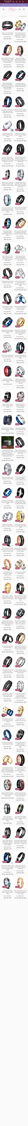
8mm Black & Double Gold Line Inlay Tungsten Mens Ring (7, 671)
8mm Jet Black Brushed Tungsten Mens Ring (20, 208)
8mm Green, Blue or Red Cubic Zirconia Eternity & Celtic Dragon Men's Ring (7, 867)
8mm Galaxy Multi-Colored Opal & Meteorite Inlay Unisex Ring (7, 1090)
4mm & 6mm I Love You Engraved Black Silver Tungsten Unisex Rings (8, 184)
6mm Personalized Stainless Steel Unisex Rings (7, 135)
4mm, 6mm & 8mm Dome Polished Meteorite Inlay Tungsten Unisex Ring (20, 695)
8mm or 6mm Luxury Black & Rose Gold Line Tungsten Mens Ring (20, 647)
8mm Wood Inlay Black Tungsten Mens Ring (8, 282)
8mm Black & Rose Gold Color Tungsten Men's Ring (20, 987)
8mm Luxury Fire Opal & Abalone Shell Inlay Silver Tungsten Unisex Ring (7, 210)
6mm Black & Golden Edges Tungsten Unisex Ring (20, 818)
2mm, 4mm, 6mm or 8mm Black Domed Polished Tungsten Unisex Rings (7, 842)
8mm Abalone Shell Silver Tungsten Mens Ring (7, 892)
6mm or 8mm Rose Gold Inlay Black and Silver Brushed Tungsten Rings (20, 232)
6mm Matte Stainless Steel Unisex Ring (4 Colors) (7, 720)
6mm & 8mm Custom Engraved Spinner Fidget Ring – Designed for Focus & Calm (20, 35)
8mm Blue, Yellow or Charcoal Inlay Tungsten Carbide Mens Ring (8, 1038)
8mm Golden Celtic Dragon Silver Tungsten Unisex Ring (20, 671)
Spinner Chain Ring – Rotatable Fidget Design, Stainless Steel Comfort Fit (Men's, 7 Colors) (7, 159)
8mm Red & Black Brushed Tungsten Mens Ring (7, 380)
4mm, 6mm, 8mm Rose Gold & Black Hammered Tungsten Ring (20, 769)
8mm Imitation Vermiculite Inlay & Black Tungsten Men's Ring (7, 818)
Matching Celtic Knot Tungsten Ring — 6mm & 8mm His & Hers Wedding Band (20, 1063)
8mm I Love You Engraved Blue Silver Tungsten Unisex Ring (20, 916)
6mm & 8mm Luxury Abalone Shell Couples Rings (7, 940)
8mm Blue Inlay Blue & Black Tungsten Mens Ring (8, 332)
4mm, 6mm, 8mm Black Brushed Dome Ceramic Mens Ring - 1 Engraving (20, 842)
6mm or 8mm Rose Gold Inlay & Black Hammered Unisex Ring (7, 1114)
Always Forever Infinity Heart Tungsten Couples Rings (7, 429)
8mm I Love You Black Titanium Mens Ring (7, 33)
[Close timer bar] (26, 1)
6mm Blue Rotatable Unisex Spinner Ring (7, 743)
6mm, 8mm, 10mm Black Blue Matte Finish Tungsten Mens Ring (7, 111)
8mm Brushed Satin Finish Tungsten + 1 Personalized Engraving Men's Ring (20, 159)
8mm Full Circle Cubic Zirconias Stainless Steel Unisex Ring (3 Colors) (20, 332)
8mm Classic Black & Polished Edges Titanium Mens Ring (20, 478)
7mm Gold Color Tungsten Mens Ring (20, 719)
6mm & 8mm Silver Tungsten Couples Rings (7, 525)
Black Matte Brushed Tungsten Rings (7, 646)
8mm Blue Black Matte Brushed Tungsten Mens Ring (7, 502)
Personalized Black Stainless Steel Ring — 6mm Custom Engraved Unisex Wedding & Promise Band (8, 86)
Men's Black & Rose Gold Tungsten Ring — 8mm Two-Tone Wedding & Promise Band (7, 60)
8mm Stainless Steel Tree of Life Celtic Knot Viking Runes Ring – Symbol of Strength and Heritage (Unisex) (7, 453)
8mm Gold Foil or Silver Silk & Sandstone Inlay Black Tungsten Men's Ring (20, 598)
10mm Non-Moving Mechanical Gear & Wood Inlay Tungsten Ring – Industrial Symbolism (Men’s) (7, 1064)
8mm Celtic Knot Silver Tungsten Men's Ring (7, 478)
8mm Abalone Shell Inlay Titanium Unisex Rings (20, 357)
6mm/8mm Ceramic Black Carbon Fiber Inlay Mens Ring (7, 695)
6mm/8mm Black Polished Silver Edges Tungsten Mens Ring (20, 502)
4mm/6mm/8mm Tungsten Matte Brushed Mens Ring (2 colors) (7, 233)
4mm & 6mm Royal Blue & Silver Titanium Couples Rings (20, 308)
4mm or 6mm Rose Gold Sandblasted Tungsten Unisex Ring (20, 892)
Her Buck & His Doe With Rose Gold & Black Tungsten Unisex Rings (20, 1089)
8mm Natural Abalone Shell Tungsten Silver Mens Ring (7, 963)
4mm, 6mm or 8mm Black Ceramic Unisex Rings (20, 135)
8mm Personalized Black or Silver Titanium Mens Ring (20, 452)
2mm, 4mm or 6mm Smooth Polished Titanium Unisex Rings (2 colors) (20, 258)
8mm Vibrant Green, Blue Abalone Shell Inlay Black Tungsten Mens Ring (7, 258)
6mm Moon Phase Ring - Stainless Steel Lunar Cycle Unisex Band (7, 987)
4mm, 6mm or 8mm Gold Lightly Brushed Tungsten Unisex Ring (7, 597)
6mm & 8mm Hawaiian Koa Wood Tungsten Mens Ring (8, 794)
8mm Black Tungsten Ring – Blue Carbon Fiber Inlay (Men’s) (20, 622)
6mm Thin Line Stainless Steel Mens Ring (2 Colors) (20, 963)
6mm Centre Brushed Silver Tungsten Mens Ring (7, 916)
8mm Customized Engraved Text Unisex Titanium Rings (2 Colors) (20, 381)
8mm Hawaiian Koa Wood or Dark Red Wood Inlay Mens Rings (20, 794)
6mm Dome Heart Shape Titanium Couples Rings (20, 406)
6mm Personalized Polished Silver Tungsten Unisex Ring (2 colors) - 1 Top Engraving (20, 1012)
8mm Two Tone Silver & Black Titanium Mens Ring (7, 1011)
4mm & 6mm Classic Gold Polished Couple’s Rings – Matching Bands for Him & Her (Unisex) (7, 769)
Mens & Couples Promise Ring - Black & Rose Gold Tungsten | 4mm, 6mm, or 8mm (20, 60)
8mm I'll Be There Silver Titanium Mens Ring (8, 356)
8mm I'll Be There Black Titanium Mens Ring (20, 110)
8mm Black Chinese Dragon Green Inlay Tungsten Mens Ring (20, 1114)
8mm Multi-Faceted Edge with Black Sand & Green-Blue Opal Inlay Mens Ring (8, 623)
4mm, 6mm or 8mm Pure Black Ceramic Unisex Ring (8, 308)
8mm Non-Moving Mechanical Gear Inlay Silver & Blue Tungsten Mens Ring (20, 184)
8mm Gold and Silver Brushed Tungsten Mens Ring (20, 526)
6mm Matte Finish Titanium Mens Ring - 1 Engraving (20, 867)
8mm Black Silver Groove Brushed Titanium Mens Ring (20, 1037)
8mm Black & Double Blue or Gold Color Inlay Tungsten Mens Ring (7, 550)
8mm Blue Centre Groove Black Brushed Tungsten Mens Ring (20, 85)
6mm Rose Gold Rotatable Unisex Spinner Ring (7, 573)
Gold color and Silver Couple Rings (20, 572)
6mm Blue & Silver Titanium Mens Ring (20, 428)
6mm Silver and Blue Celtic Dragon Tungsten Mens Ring (20, 940)
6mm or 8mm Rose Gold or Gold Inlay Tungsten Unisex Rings (20, 550)
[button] (4, 9)
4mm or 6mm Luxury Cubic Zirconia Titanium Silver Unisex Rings (20, 283)
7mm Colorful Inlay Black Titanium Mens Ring (7, 406)
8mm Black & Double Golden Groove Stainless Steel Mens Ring (20, 744)
